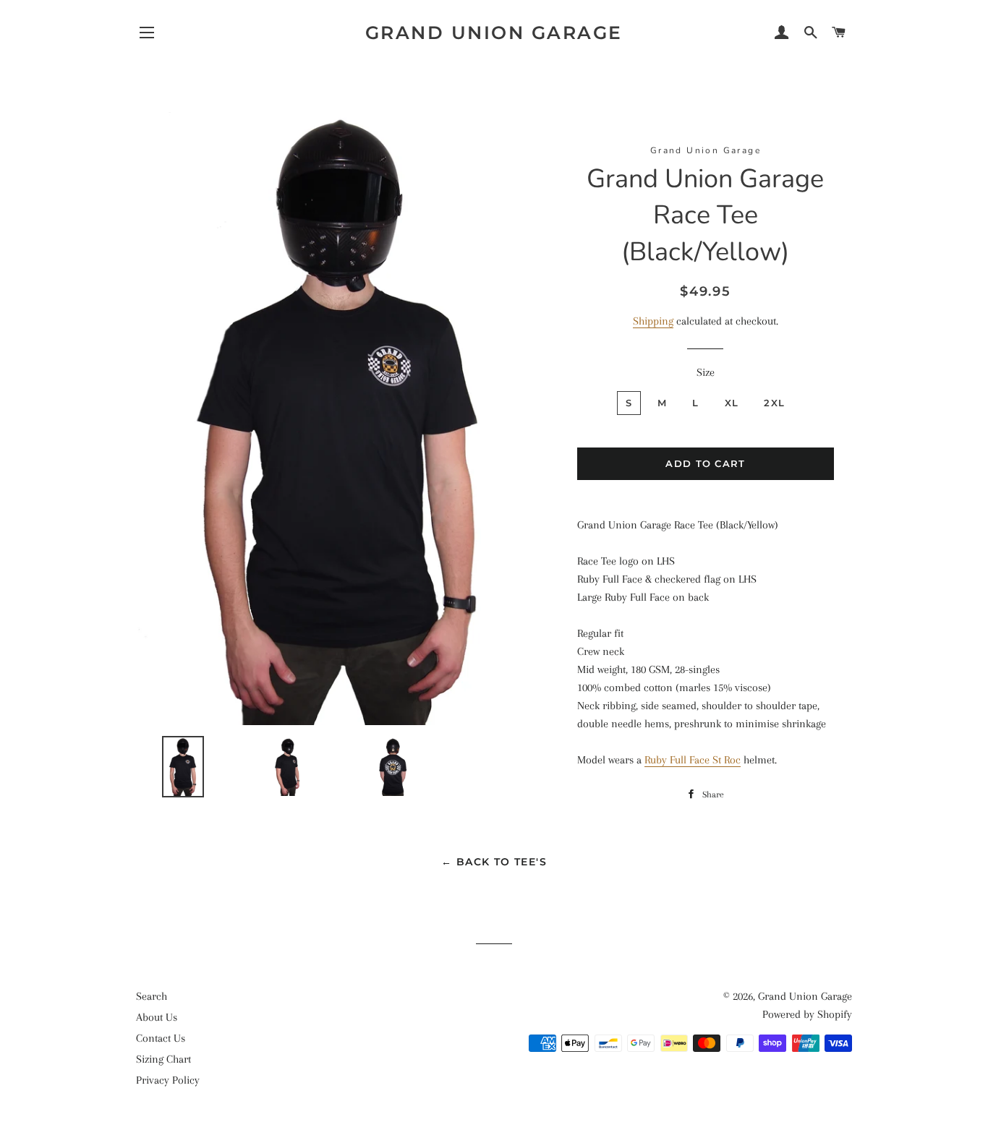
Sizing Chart (163, 1059)
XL (732, 402)
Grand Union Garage (494, 32)
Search (151, 996)
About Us (156, 1017)
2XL (774, 402)
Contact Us (160, 1038)
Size (706, 372)
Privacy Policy (168, 1080)
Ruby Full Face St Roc (692, 759)
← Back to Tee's (494, 861)
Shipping (653, 320)
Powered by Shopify (807, 1014)
